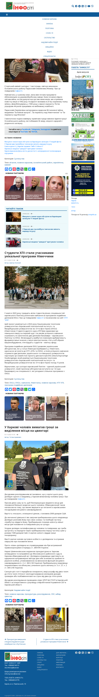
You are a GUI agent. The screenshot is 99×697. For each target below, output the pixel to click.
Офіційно (49, 47)
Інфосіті (18, 91)
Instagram (45, 129)
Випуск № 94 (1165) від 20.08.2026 (80, 109)
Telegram (35, 129)
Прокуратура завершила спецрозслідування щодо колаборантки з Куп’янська (15, 641)
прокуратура (30, 594)
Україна (49, 24)
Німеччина (36, 383)
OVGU (17, 383)
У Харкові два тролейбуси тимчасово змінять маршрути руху (28, 144)
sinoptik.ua (92, 214)
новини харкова (49, 383)
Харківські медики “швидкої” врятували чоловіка (23, 149)
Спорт (39, 662)
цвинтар (8, 596)
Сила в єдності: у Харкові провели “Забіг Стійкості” (24, 146)
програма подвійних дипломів (18, 385)
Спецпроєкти (49, 56)
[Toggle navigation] (7, 14)
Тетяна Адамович (15, 437)
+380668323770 (13, 680)
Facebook (26, 129)
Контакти (60, 667)
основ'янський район (42, 162)
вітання (12, 162)
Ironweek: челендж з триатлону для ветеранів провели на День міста (81, 63)
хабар (58, 594)
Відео (49, 52)
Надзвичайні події (49, 42)
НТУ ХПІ (60, 383)
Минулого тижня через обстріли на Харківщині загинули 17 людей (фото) (33, 142)
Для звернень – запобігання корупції (61, 655)
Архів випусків (83, 72)
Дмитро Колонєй (15, 263)
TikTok (34, 131)
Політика (49, 28)
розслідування (43, 594)
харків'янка (58, 162)
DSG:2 (11, 383)
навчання (25, 383)
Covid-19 (49, 33)
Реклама (59, 665)
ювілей (8, 165)
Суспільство (49, 38)
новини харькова (24, 162)
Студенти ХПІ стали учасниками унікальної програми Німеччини (54, 640)
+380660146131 (13, 665)
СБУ (53, 594)
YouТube (24, 131)
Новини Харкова (49, 19)
